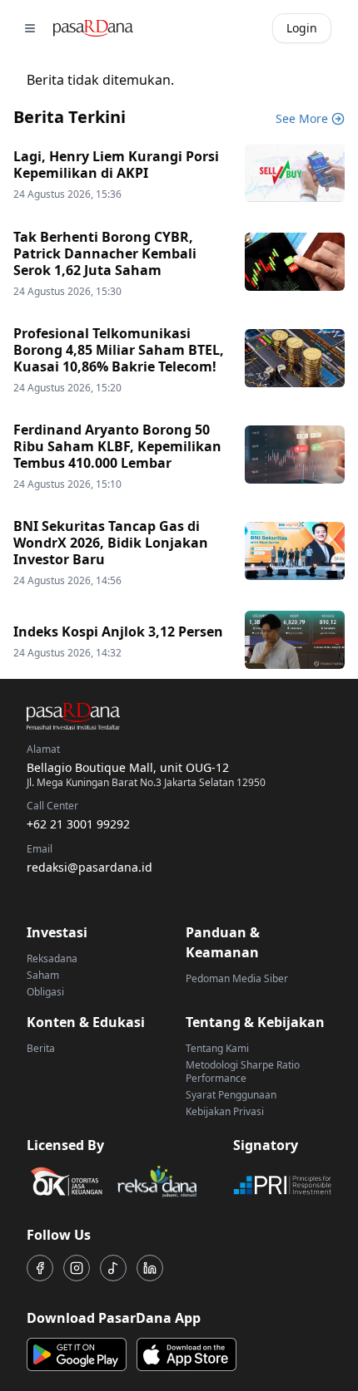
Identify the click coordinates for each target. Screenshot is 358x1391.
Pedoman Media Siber (237, 978)
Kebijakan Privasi (225, 1111)
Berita (41, 1048)
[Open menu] (30, 28)
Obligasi (45, 992)
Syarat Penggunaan (231, 1095)
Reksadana (52, 958)
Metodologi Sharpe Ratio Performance (243, 1071)
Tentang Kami (217, 1048)
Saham (43, 975)
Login (301, 28)
